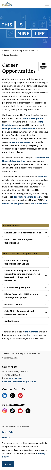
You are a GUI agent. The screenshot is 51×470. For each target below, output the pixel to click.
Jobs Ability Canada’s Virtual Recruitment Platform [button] (19, 313)
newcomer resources (19, 142)
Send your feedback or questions (19, 381)
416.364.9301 (15, 378)
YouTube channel (39, 203)
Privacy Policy (8, 432)
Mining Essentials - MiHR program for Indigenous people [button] (21, 296)
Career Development (32, 118)
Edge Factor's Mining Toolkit (26, 196)
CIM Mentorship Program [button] (17, 287)
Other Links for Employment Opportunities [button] (19, 241)
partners (42, 176)
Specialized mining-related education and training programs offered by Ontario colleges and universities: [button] (22, 275)
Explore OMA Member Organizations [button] (22, 232)
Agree (8, 464)
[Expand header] (46, 4)
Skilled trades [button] (11, 321)
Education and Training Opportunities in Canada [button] (16, 262)
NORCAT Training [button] (13, 304)
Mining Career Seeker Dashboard (18, 128)
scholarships (32, 331)
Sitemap (6, 437)
